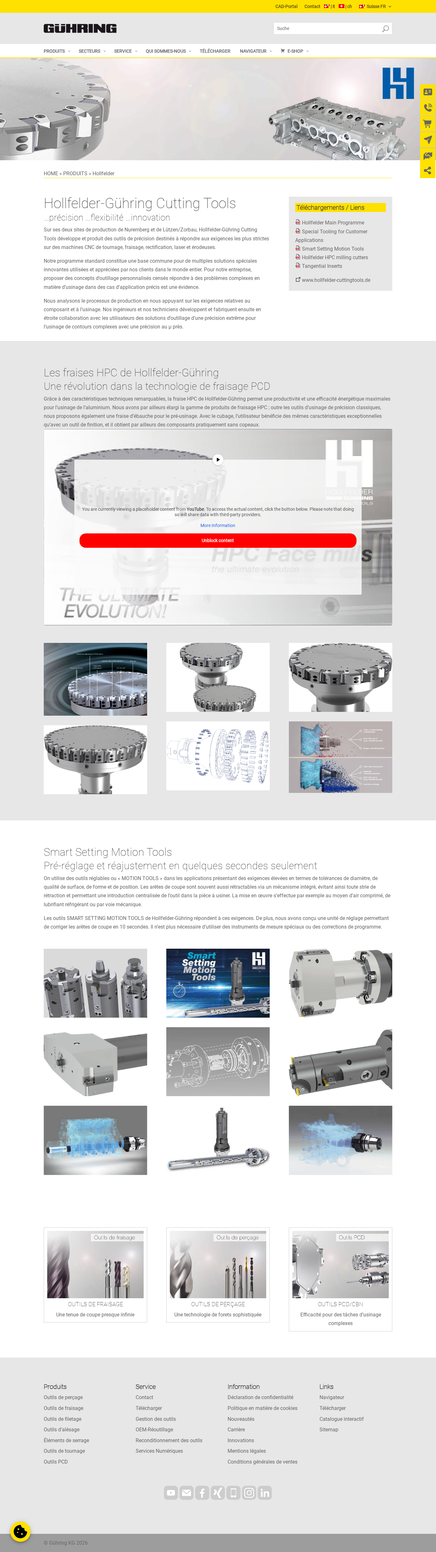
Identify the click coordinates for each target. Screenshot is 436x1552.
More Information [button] (217, 525)
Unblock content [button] (218, 540)
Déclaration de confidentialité (260, 1397)
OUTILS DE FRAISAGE (95, 1304)
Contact (312, 6)
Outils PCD (56, 1462)
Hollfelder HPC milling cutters (335, 257)
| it (333, 6)
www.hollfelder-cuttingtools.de (336, 280)
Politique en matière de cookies (262, 1408)
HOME (51, 173)
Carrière (236, 1430)
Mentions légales (247, 1451)
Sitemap (328, 1430)
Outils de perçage (63, 1397)
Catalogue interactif (341, 1419)
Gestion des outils (156, 1419)
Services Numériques (159, 1451)
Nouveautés (241, 1419)
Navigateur (331, 1397)
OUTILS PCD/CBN (340, 1304)
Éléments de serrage (66, 1440)
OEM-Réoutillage (154, 1430)
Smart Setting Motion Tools (333, 249)
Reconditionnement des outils (169, 1440)
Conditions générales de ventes (262, 1462)
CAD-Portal (286, 6)
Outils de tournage (64, 1451)
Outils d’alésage (61, 1430)
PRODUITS (75, 173)
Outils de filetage (62, 1419)
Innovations (241, 1440)
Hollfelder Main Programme (333, 223)
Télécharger (149, 1408)
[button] (20, 1531)
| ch (348, 6)
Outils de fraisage (63, 1408)
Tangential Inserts (322, 266)
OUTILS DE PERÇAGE (218, 1304)
